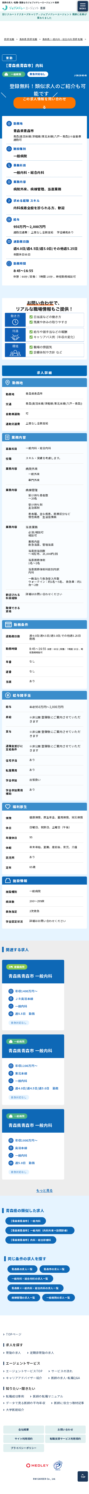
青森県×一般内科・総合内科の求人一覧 (35, 1288)
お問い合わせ (65, 1429)
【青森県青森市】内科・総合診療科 (30, 1240)
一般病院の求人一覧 (58, 1297)
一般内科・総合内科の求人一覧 (30, 1278)
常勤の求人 (13, 1353)
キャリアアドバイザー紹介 (24, 1378)
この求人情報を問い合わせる (44, 103)
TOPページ (13, 1334)
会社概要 (23, 1429)
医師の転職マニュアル (48, 1396)
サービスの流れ (61, 1371)
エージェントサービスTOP (24, 1371)
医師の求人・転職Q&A (65, 1378)
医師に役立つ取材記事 (69, 1403)
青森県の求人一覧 (22, 1269)
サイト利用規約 (24, 1438)
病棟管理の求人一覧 (23, 1297)
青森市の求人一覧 (54, 1269)
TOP (83, 1477)
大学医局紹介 (15, 1410)
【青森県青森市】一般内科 (25, 1221)
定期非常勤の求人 (42, 1353)
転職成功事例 (15, 1396)
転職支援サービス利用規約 (65, 1438)
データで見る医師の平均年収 (25, 1403)
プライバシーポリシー (24, 1448)
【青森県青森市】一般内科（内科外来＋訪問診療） (39, 1230)
